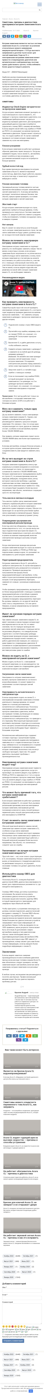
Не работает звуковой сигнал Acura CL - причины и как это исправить (22, 1236)
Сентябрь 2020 (9, 1272)
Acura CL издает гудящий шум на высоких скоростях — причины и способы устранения (20, 1140)
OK (31, 1391)
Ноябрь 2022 (8, 1256)
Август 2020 (26, 1272)
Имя (4, 1287)
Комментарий (7, 1302)
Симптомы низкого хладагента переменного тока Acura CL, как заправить (19, 1104)
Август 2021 (8, 1261)
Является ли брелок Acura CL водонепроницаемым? (18, 1072)
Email (4, 1295)
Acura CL (26, 30)
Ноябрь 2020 (25, 1267)
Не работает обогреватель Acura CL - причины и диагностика (20, 1172)
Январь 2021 (8, 1267)
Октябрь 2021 (28, 1256)
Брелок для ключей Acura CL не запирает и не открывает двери (20, 1203)
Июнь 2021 (26, 1261)
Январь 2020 (8, 1277)
